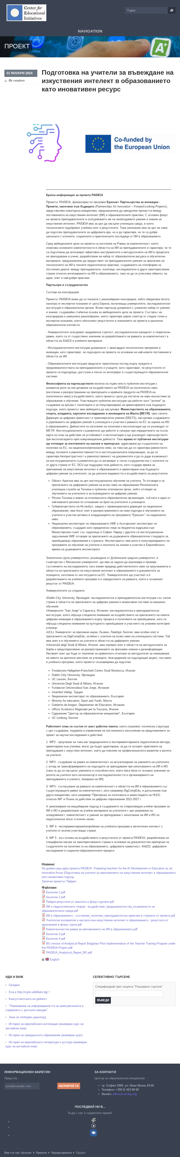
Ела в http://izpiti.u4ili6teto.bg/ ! (29, 992)
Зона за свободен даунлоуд (27, 1017)
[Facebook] (93, 1121)
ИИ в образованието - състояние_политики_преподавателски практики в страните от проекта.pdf (110, 915)
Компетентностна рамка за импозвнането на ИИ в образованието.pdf (91, 929)
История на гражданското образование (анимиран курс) (46, 1035)
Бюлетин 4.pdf (55, 938)
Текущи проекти (61, 1153)
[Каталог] (26, 12)
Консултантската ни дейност (28, 999)
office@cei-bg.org (125, 1094)
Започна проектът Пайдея (59, 881)
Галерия (14, 985)
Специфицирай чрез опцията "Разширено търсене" (129, 986)
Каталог (26, 1153)
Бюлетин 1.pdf (55, 892)
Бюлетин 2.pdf (55, 897)
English (54, 959)
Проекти (41, 1153)
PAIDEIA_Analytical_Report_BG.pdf (69, 952)
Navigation (90, 31)
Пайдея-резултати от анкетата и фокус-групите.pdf (80, 901)
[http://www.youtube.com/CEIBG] (93, 1127)
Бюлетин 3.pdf (55, 934)
